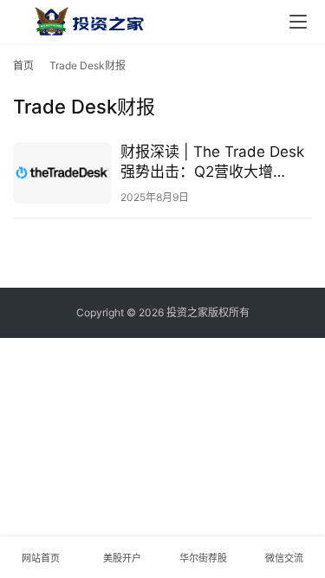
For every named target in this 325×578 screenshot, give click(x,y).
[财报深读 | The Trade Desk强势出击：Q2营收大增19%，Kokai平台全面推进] (62, 173)
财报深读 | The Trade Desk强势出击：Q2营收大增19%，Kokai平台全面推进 (212, 162)
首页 (23, 65)
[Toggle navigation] (298, 21)
